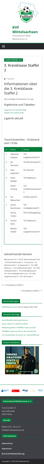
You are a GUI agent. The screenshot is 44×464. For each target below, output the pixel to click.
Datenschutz (7, 443)
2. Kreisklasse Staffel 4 (14, 285)
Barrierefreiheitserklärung (13, 453)
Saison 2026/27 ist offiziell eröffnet (15, 324)
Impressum (7, 448)
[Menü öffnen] (3, 46)
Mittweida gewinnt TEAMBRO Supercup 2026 (19, 327)
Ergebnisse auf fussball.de (14, 110)
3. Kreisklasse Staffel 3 (30, 291)
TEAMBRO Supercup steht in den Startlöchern (19, 331)
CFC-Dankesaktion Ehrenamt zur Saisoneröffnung (20, 335)
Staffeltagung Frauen (10, 307)
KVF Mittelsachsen (25, 29)
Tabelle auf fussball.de (12, 113)
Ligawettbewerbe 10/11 (13, 60)
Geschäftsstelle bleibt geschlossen (15, 320)
